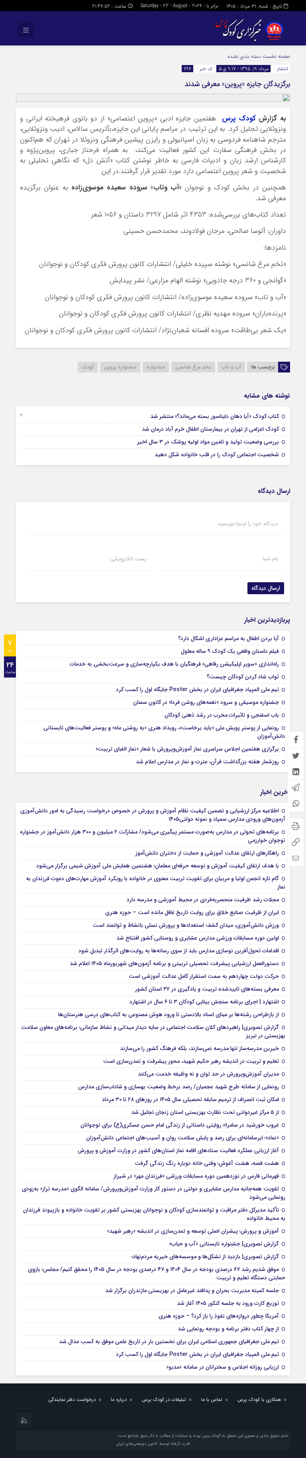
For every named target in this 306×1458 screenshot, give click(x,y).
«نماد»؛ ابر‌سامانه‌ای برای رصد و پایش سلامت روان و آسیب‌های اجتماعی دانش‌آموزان (182, 1137)
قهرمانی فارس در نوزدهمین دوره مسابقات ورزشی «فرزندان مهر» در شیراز (196, 1176)
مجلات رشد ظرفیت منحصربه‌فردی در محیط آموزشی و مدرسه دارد (203, 899)
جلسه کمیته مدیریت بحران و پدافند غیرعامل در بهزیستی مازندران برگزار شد (192, 1290)
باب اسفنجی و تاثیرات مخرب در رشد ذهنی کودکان (222, 715)
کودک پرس (239, 118)
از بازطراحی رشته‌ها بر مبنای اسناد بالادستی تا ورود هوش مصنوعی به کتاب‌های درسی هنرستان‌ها (168, 1014)
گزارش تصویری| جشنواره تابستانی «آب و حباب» (224, 1243)
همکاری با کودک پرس (259, 1399)
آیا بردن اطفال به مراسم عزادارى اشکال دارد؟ (228, 638)
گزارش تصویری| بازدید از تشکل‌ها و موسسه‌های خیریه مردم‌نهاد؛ (205, 1256)
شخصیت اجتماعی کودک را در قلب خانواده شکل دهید (217, 454)
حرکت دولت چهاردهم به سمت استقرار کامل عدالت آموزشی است (204, 976)
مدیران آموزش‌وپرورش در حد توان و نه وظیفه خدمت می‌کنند (208, 1074)
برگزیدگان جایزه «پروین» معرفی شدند (237, 84)
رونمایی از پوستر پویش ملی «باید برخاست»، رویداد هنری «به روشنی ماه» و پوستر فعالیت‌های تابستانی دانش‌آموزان (164, 732)
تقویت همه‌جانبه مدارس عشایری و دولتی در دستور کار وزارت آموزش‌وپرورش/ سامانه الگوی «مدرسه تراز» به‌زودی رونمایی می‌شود (153, 1193)
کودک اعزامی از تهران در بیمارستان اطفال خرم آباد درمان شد (210, 429)
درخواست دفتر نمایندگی (72, 1399)
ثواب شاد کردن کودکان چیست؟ (243, 676)
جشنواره (156, 367)
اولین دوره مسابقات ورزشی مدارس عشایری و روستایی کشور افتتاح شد (197, 938)
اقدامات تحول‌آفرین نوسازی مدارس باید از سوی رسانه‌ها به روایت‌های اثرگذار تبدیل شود (178, 950)
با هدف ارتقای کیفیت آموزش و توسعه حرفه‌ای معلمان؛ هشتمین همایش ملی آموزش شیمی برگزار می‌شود (157, 865)
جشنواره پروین (120, 367)
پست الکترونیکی (128, 559)
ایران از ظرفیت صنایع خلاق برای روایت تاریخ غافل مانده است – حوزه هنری (192, 912)
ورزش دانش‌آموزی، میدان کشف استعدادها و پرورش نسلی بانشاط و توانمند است (186, 925)
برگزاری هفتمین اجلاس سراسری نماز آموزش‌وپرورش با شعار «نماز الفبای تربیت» (187, 749)
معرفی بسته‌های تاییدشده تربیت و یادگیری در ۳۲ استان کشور (207, 989)
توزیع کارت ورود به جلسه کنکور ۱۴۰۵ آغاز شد (228, 1303)
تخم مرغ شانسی (193, 367)
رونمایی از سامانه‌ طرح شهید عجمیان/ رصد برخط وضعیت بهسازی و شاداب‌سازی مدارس (178, 1086)
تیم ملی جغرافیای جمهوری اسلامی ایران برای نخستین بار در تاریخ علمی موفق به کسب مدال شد (169, 1341)
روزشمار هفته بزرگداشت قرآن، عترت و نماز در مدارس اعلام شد (207, 761)
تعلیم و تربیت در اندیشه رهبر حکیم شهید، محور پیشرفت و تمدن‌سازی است (191, 1061)
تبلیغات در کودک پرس (164, 1399)
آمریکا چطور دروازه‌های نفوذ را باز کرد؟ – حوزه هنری (219, 1316)
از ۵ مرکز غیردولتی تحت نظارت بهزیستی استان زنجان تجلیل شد (205, 1112)
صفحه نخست (275, 56)
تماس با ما (211, 1399)
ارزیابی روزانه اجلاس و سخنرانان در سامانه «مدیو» (223, 1367)
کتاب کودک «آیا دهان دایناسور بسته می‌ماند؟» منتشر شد (214, 416)
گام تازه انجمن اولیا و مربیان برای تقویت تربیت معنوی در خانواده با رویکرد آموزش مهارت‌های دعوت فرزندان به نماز (155, 882)
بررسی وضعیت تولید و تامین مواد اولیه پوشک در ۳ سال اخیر (208, 441)
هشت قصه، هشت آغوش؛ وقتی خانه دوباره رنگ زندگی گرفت (207, 1163)
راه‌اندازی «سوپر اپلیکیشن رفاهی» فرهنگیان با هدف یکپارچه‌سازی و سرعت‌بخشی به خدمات (174, 664)
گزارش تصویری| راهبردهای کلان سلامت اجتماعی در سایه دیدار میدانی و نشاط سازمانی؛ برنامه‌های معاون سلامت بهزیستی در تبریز (153, 1031)
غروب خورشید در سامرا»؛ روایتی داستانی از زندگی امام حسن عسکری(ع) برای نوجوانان (179, 1125)
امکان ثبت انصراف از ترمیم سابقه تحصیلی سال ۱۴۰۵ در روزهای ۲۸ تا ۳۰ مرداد (190, 1099)
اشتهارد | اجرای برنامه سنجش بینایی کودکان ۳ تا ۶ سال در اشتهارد (204, 1001)
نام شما (270, 559)
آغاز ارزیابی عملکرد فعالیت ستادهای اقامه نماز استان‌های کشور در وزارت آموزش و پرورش (178, 1150)
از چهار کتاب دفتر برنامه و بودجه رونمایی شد (228, 1328)
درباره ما (119, 1399)
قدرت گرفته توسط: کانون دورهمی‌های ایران (153, 1444)
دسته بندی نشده (244, 56)
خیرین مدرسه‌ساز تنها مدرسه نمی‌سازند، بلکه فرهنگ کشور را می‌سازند (199, 1048)
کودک (88, 367)
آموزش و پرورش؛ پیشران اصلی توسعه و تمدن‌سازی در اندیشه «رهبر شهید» (193, 1231)
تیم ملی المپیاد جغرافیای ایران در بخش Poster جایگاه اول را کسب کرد (197, 689)
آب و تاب (231, 367)
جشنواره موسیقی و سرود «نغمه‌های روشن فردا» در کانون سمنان (206, 702)
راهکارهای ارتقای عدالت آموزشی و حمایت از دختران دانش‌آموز (207, 853)
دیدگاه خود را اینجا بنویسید (248, 523)
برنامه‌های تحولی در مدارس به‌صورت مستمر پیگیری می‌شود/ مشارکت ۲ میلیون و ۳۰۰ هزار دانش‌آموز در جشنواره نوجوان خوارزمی (152, 836)
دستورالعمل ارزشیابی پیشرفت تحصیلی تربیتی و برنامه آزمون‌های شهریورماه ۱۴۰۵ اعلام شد (174, 963)
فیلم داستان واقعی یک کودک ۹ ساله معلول (230, 651)
